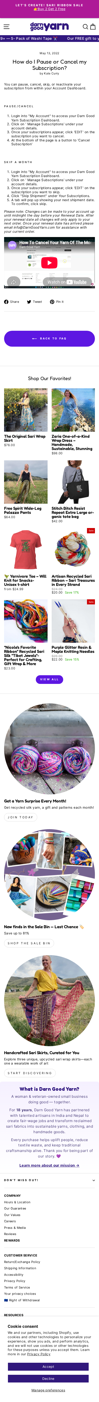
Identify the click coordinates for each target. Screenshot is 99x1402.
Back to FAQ (53, 338)
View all (49, 679)
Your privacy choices (20, 1294)
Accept (48, 1367)
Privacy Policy (38, 1354)
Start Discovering (30, 1073)
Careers (10, 1221)
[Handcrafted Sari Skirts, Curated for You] (49, 1000)
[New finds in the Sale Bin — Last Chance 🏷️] (49, 874)
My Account (39, 116)
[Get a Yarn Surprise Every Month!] (49, 748)
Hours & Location (17, 1202)
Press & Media (15, 1228)
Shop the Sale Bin (29, 943)
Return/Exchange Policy (22, 1262)
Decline (48, 1379)
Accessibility (14, 1274)
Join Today (21, 817)
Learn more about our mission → (49, 1165)
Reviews (10, 1234)
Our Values (12, 1215)
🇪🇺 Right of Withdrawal (22, 1300)
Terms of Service (17, 1287)
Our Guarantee (15, 1208)
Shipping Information (20, 1268)
